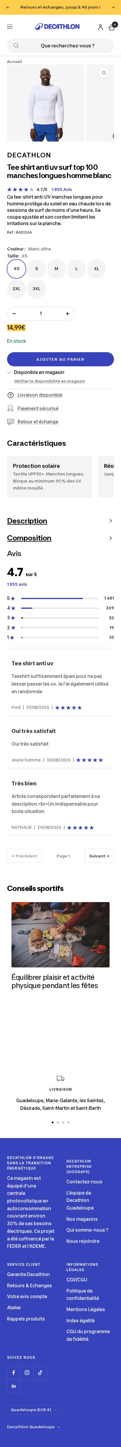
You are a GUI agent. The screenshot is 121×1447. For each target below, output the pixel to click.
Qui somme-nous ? (87, 1230)
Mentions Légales (85, 1309)
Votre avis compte (27, 1296)
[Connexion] (99, 26)
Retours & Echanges (29, 1285)
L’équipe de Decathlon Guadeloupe (80, 1200)
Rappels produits (26, 1319)
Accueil (14, 61)
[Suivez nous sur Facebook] (13, 1372)
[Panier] (111, 26)
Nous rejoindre (82, 1241)
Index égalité (80, 1320)
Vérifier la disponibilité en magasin (49, 381)
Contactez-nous (84, 1182)
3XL (36, 288)
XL (96, 268)
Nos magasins (82, 1219)
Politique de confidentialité (82, 1294)
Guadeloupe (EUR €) (31, 1409)
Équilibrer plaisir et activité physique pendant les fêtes (54, 981)
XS (16, 268)
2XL (16, 288)
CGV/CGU (76, 1280)
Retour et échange (38, 422)
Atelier (14, 1307)
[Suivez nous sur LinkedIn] (13, 1386)
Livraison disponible (40, 395)
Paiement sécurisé (38, 408)
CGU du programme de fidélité (88, 1335)
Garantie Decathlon (28, 1274)
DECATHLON (29, 155)
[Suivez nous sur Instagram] (26, 1372)
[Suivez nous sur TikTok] (40, 1372)
